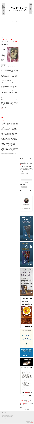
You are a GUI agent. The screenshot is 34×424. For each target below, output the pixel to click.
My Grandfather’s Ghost (7, 40)
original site (22, 400)
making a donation (8, 418)
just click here (22, 164)
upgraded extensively (24, 402)
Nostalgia (3, 117)
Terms (26, 182)
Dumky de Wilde (23, 405)
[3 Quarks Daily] (17, 11)
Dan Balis (29, 402)
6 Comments (3, 110)
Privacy (28, 182)
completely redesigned (27, 401)
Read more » (3, 108)
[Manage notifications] (32, 422)
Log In (13, 21)
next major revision (22, 403)
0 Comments (3, 156)
